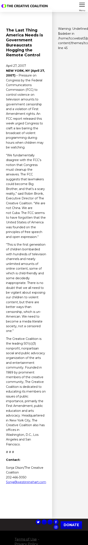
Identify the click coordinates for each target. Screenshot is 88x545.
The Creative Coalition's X (38, 522)
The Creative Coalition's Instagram (56, 527)
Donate (71, 525)
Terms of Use (26, 539)
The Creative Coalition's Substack (50, 522)
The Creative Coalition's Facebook (56, 522)
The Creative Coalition (25, 5)
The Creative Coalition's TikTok (44, 522)
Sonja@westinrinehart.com (26, 482)
